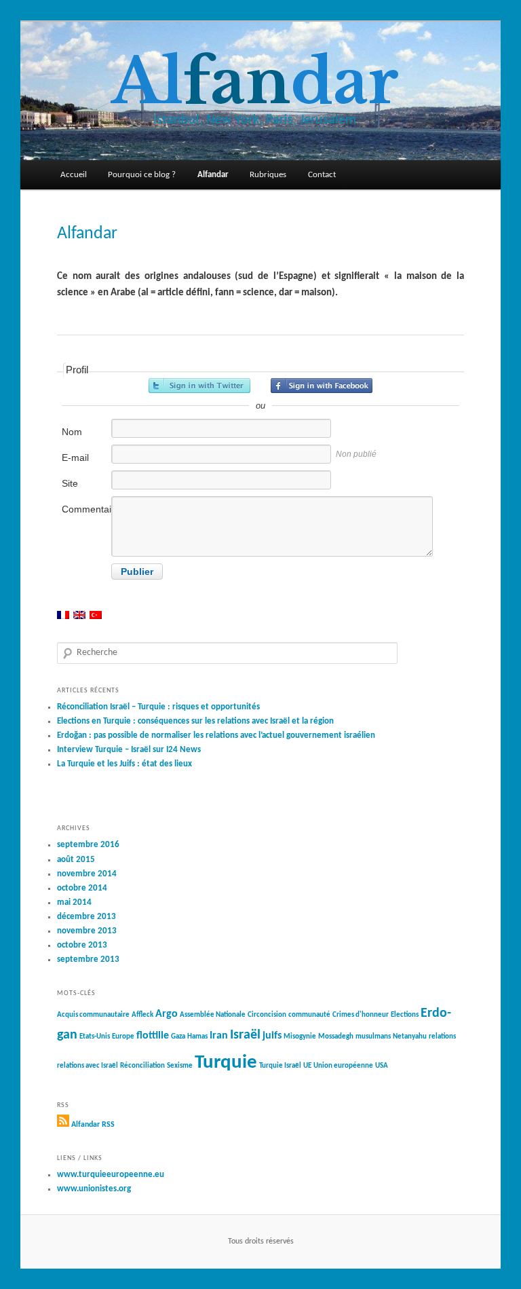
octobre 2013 (82, 945)
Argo (166, 1014)
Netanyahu (410, 1037)
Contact (322, 174)
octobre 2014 (82, 888)
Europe (123, 1037)
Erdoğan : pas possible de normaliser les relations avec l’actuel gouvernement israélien (216, 735)
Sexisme (180, 1066)
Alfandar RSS (93, 1125)
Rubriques (268, 174)
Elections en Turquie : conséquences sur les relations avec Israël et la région (195, 721)
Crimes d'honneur (360, 1015)
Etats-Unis (94, 1037)
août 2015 (76, 859)
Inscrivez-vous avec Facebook (321, 385)
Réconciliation (142, 1066)
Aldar (255, 81)
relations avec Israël (87, 1066)
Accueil (73, 174)
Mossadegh (335, 1037)
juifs (272, 1035)
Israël (245, 1035)
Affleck (142, 1015)
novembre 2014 (87, 874)
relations (442, 1037)
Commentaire (85, 509)
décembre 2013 (86, 916)
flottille (152, 1035)
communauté (309, 1015)
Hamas (197, 1037)
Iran (219, 1035)
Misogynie (300, 1037)
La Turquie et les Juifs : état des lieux (124, 764)
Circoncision (267, 1015)
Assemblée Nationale (213, 1015)
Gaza (178, 1037)
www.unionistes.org (94, 1188)
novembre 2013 (87, 931)
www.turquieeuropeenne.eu (110, 1174)
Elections (405, 1015)
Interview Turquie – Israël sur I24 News (129, 749)
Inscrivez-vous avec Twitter (199, 385)
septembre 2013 (88, 959)
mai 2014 (74, 902)
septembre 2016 (88, 844)
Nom (72, 431)
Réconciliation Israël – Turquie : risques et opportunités (158, 707)
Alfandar (213, 174)
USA (381, 1066)
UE (307, 1066)
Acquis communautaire (93, 1015)
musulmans (373, 1037)
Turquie (226, 1062)
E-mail (75, 457)
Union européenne (343, 1066)
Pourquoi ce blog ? (142, 174)
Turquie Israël (280, 1066)
